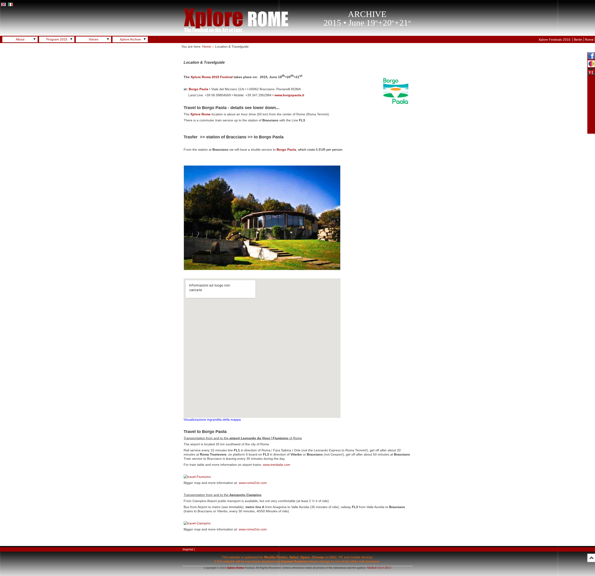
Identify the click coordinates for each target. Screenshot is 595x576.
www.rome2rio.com (253, 483)
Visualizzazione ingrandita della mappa (212, 419)
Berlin (578, 39)
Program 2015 (56, 39)
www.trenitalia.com (276, 464)
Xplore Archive (130, 39)
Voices (93, 39)
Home (206, 46)
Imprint (188, 549)
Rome (589, 39)
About (20, 39)
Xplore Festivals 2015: (555, 39)
